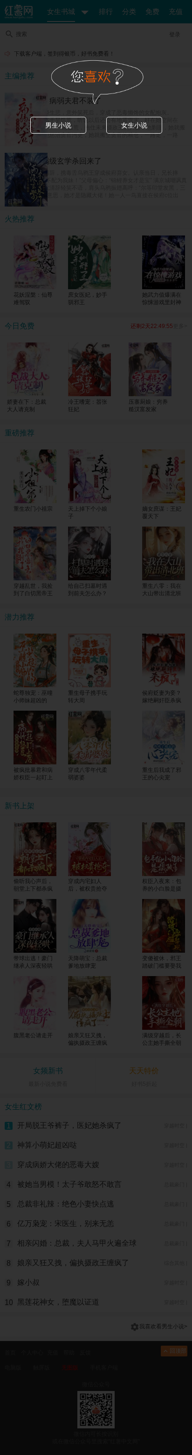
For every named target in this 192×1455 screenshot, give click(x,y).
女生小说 (134, 125)
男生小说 (58, 125)
